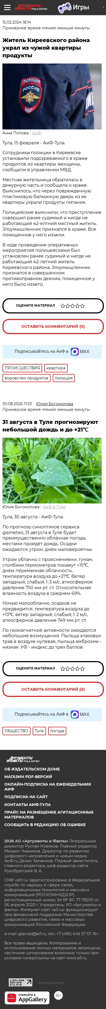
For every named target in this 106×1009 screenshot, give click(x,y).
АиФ (36, 133)
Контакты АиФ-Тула (27, 804)
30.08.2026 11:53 (17, 403)
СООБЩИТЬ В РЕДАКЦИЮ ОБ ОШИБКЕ (45, 824)
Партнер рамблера (51, 982)
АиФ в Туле (54, 506)
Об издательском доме (32, 769)
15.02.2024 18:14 (16, 22)
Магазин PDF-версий (28, 776)
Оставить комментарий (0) (53, 326)
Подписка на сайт (26, 796)
